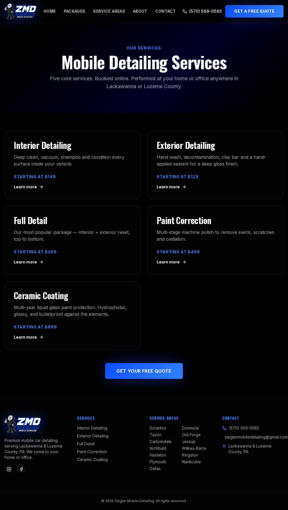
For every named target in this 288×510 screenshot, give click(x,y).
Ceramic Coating (92, 459)
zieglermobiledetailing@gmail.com (256, 437)
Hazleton (158, 455)
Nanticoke (191, 461)
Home (50, 11)
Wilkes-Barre (194, 448)
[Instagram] (9, 469)
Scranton (158, 428)
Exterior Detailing (93, 435)
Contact (165, 11)
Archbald (158, 448)
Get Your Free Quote (144, 371)
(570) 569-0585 (205, 11)
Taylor (155, 434)
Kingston (190, 455)
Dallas (155, 468)
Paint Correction (92, 451)
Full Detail (86, 443)
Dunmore (190, 428)
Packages (75, 11)
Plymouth (158, 461)
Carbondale (161, 441)
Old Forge (191, 434)
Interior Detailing (92, 428)
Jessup (188, 441)
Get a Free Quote (254, 11)
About (140, 11)
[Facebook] (21, 469)
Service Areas (109, 11)
